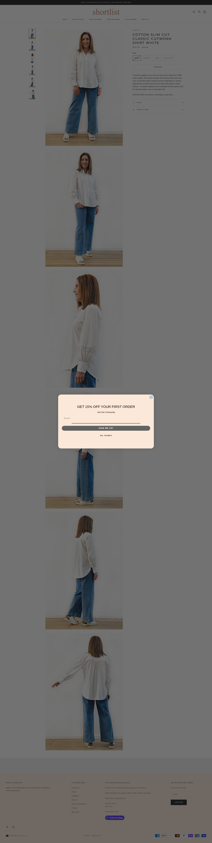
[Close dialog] (151, 397)
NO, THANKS (106, 436)
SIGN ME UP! (106, 428)
